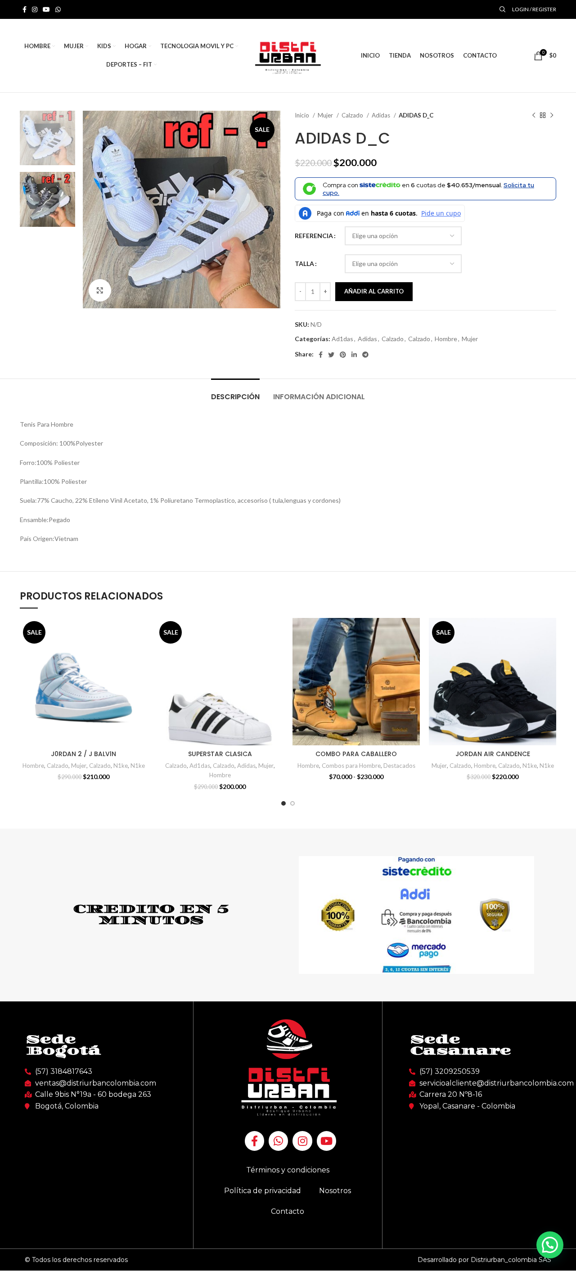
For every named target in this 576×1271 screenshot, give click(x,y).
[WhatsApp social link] (58, 9)
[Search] (501, 9)
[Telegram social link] (365, 355)
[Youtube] (326, 1140)
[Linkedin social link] (354, 355)
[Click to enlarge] (100, 290)
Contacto (287, 1211)
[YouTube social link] (46, 9)
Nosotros (335, 1190)
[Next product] (551, 115)
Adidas (382, 115)
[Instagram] (302, 1140)
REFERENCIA (314, 235)
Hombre (446, 339)
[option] (47, 138)
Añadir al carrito (374, 291)
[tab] (235, 392)
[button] (549, 1244)
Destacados (399, 765)
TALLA (304, 263)
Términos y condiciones (287, 1170)
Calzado (353, 115)
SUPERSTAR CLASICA (220, 753)
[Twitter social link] (331, 355)
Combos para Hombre (351, 765)
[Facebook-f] (254, 1140)
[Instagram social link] (34, 9)
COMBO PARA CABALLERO (356, 753)
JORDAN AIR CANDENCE (492, 753)
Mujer (326, 115)
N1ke (120, 765)
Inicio (302, 115)
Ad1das (342, 339)
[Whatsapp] (278, 1140)
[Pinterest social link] (343, 355)
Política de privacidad (262, 1190)
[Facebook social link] (24, 9)
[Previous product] (533, 115)
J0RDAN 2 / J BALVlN (83, 753)
